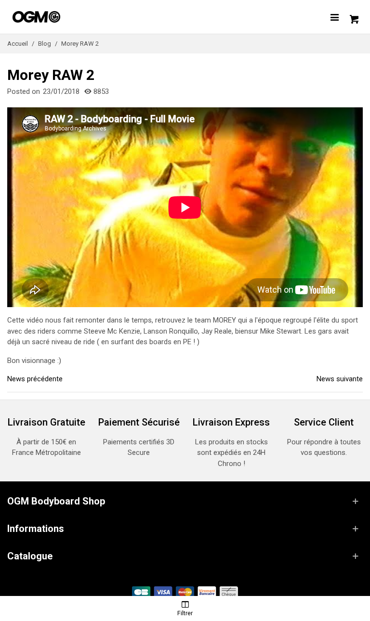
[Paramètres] (334, 17)
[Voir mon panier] (353, 17)
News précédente (35, 379)
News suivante (340, 379)
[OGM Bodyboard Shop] (55, 17)
